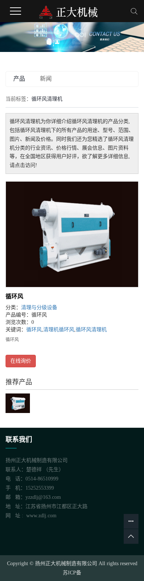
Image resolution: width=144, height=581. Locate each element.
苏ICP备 (72, 572)
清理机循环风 (58, 329)
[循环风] (72, 234)
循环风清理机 (91, 329)
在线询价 (20, 361)
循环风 (14, 296)
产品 (19, 79)
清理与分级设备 (39, 307)
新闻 (46, 79)
